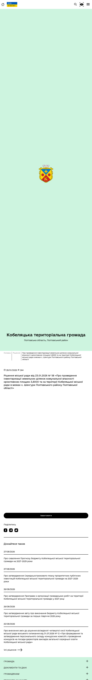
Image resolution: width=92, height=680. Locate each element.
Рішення (16, 353)
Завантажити (46, 516)
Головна (7, 353)
